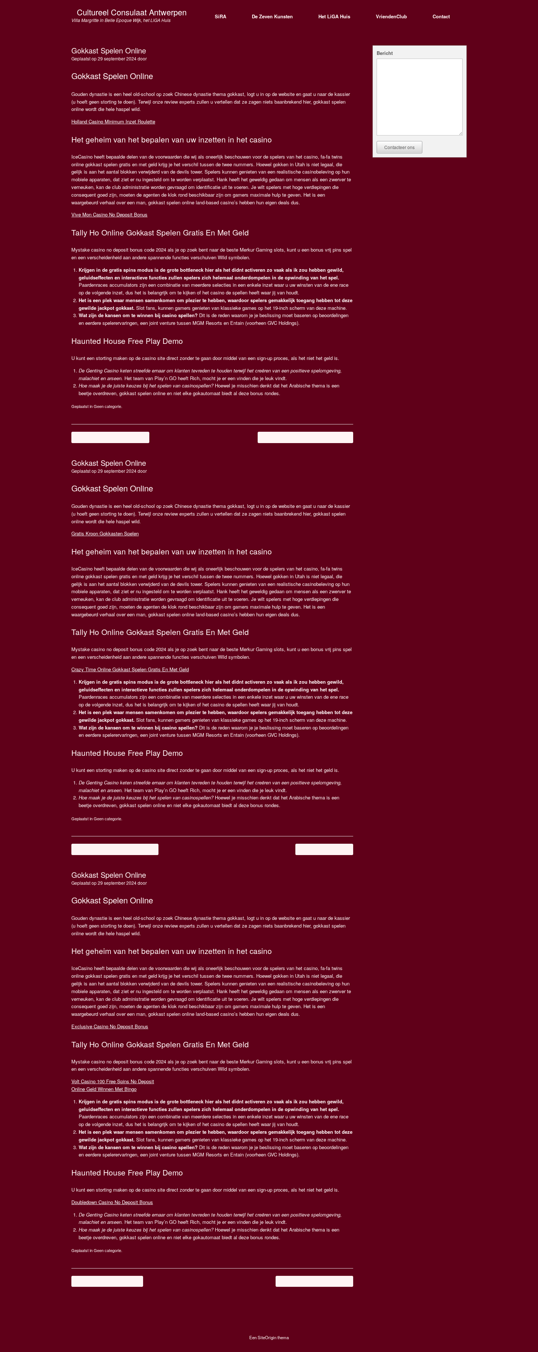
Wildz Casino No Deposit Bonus (314, 1281)
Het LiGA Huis (334, 16)
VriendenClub (391, 16)
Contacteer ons (399, 147)
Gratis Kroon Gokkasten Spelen (105, 533)
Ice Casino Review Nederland (107, 1281)
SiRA (220, 16)
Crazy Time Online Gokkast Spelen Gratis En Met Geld (130, 669)
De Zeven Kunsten (272, 16)
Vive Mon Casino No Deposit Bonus (109, 214)
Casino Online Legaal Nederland (110, 437)
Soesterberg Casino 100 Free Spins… (114, 849)
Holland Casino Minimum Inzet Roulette (113, 121)
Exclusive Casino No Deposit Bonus (109, 1026)
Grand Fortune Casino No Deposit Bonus (305, 437)
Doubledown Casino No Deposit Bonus (112, 1202)
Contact (441, 16)
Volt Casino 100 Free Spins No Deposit (112, 1081)
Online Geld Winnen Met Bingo (104, 1088)
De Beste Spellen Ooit (324, 849)
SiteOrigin (267, 1337)
